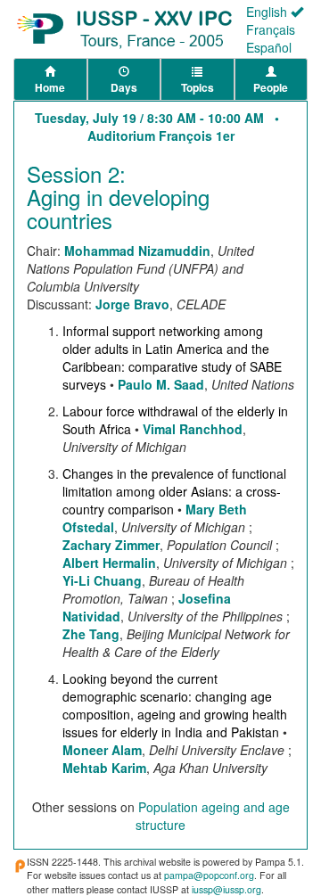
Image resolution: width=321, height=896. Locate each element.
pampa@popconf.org (209, 875)
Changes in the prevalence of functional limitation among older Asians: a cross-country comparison (174, 491)
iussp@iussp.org (226, 889)
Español (269, 47)
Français (270, 29)
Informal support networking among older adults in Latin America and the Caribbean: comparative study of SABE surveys (172, 357)
